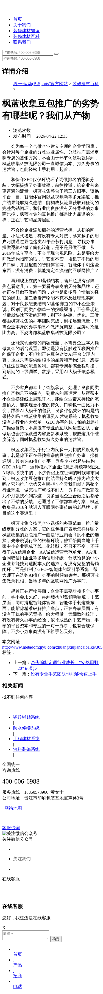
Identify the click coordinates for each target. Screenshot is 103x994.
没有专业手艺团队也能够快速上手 (64, 674)
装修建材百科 (26, 36)
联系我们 (22, 42)
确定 (56, 939)
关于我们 (22, 25)
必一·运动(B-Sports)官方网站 (40, 83)
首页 (17, 19)
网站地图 (13, 808)
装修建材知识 (26, 30)
